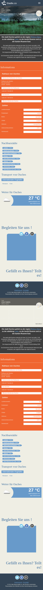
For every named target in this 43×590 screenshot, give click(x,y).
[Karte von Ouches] (39, 13)
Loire (16, 39)
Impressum (18, 290)
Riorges (6, 156)
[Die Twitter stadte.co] (21, 234)
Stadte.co (11, 3)
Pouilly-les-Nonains (9, 150)
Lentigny (6, 148)
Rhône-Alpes (36, 37)
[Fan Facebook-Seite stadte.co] (27, 234)
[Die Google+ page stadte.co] (32, 234)
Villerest (6, 161)
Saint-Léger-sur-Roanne (10, 153)
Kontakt (26, 290)
